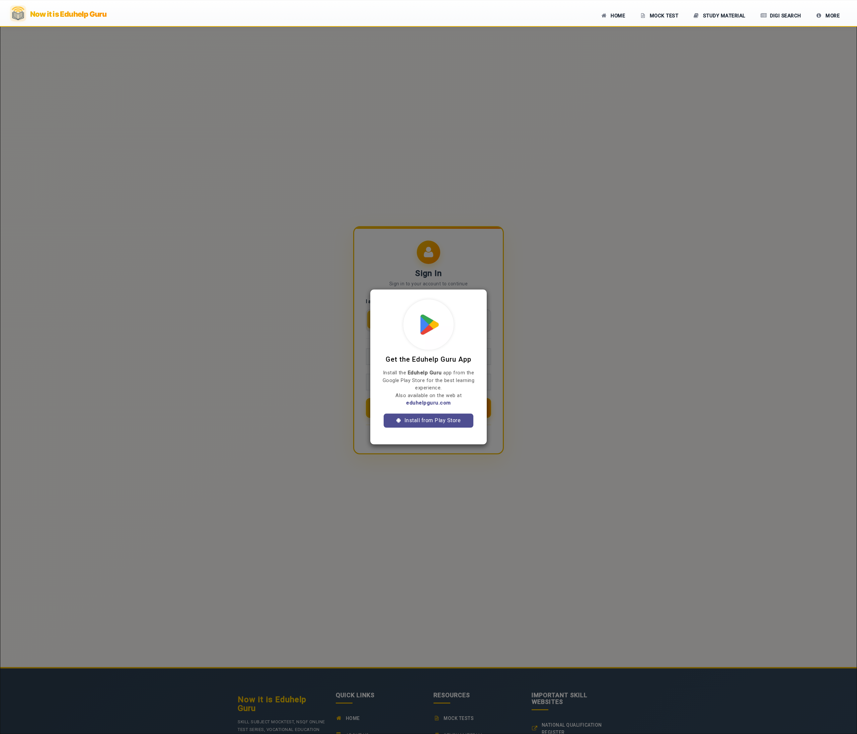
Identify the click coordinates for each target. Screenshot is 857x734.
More (832, 16)
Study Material (723, 16)
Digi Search (785, 16)
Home (617, 16)
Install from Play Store (432, 420)
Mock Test (663, 16)
